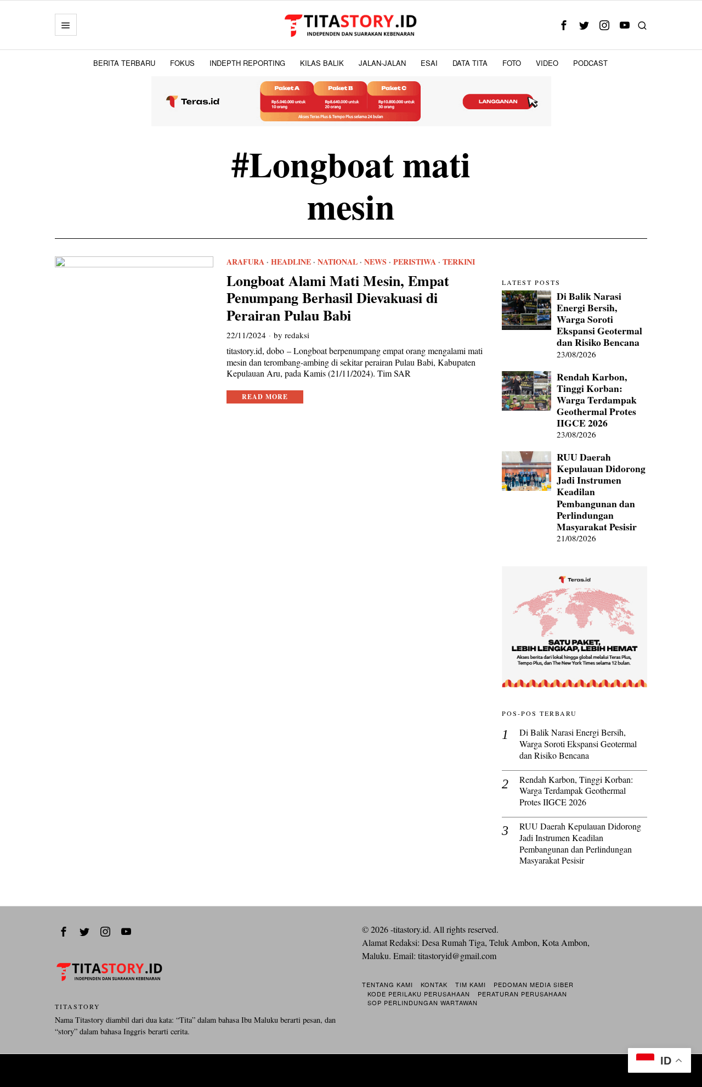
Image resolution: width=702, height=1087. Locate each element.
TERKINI (459, 261)
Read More (265, 396)
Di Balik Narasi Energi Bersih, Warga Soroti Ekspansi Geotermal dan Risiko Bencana (599, 319)
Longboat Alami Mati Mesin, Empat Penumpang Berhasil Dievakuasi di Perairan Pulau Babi (338, 298)
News (375, 261)
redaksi (297, 334)
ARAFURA (245, 261)
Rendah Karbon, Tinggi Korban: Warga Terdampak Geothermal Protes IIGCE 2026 (597, 400)
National (338, 261)
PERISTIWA (414, 261)
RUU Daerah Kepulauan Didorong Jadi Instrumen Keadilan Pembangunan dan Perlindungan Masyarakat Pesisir (601, 492)
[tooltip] (563, 24)
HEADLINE (291, 261)
